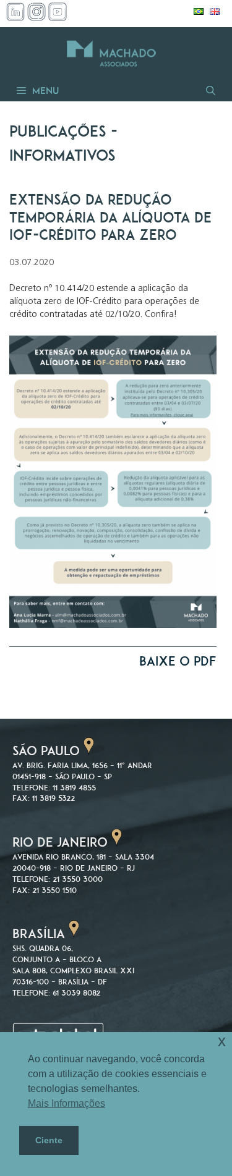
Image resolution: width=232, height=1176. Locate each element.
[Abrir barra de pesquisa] (210, 90)
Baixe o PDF (178, 661)
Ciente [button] (48, 1140)
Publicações (57, 131)
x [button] (222, 1041)
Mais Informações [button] (66, 1103)
